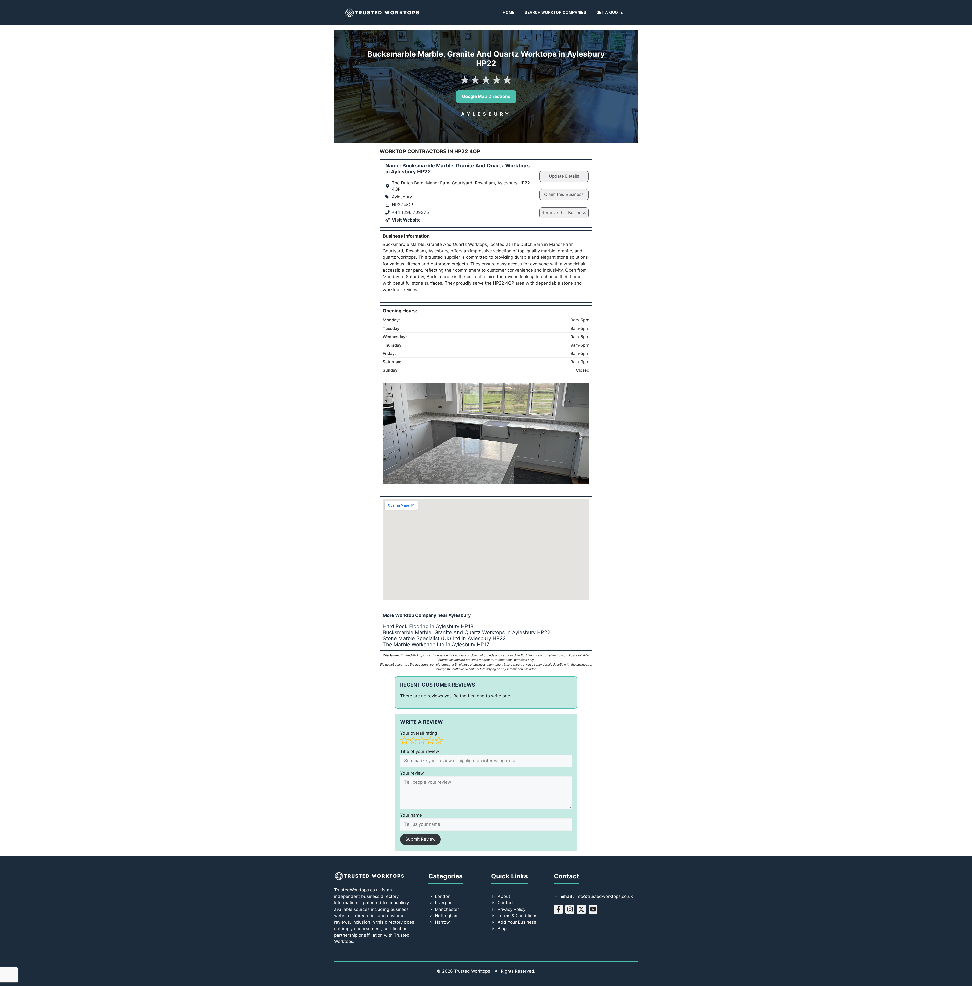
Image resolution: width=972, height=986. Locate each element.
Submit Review (420, 839)
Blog (502, 928)
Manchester (447, 909)
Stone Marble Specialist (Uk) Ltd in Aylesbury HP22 (444, 638)
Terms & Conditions (517, 915)
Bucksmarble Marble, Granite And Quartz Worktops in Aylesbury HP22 (466, 632)
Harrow (442, 922)
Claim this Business (564, 194)
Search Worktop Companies (555, 12)
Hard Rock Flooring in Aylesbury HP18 (428, 626)
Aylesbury (486, 114)
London (442, 896)
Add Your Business (517, 922)
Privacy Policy (511, 909)
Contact (506, 902)
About (504, 896)
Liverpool (444, 902)
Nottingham (447, 915)
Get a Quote (609, 12)
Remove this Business (564, 212)
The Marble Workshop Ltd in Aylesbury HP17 (436, 644)
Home (508, 12)
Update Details (564, 176)
